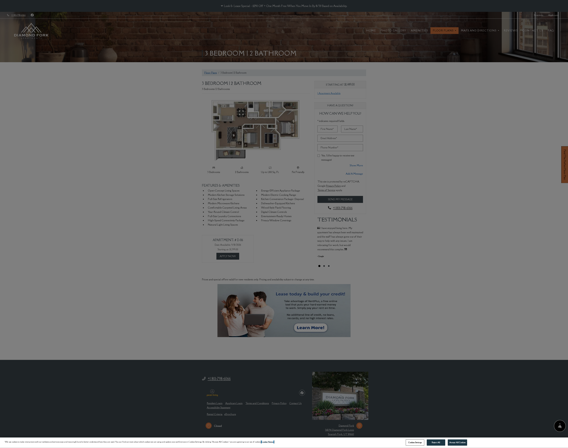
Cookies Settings (415, 442)
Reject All (436, 442)
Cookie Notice (267, 441)
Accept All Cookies (457, 442)
